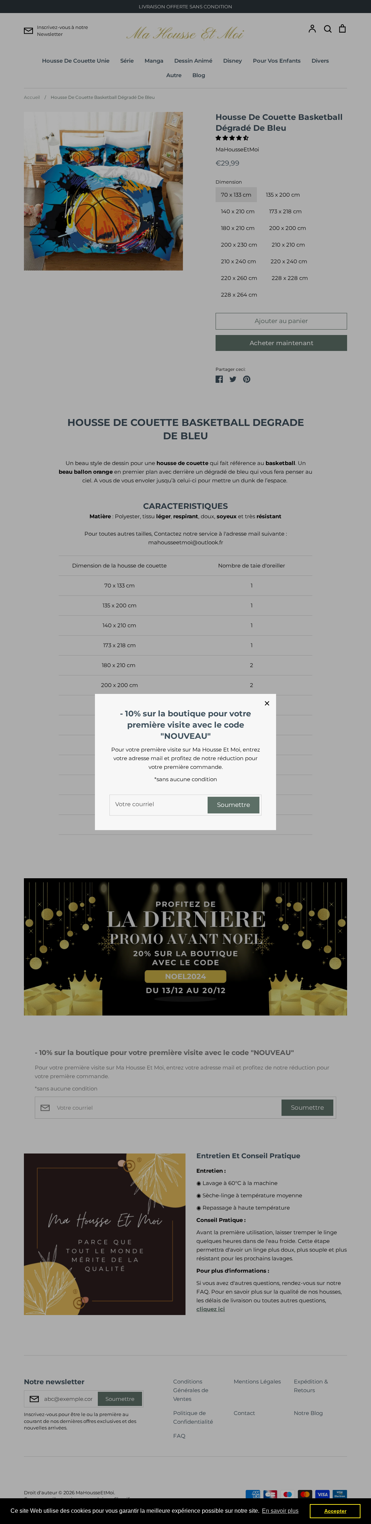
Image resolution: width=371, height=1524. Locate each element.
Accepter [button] (335, 1511)
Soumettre (233, 804)
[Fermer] (267, 703)
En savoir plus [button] (280, 1511)
